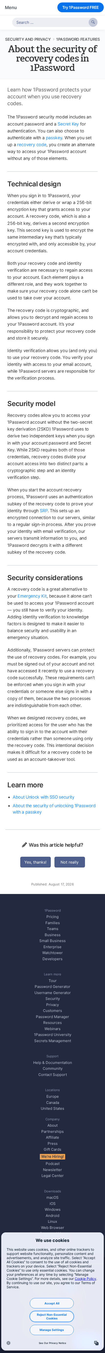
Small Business (52, 940)
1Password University (52, 1034)
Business (53, 934)
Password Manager (52, 1016)
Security (52, 998)
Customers (52, 1010)
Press (53, 1143)
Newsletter (52, 1169)
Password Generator (52, 986)
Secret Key (68, 124)
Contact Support (52, 1074)
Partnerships (52, 1131)
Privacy (52, 1004)
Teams (52, 928)
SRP (43, 510)
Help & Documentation (52, 1062)
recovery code (31, 144)
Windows (53, 1209)
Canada (52, 1102)
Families (52, 922)
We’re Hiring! (52, 1156)
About (52, 1125)
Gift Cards (52, 1149)
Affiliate (52, 1137)
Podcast (53, 1163)
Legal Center (53, 1175)
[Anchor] (66, 183)
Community (53, 1068)
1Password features (78, 39)
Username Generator (52, 992)
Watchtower (52, 952)
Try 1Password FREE (80, 7)
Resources (52, 1022)
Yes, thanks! (35, 862)
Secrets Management (52, 1040)
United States (52, 1108)
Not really (70, 862)
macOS (52, 1197)
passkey (54, 137)
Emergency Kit (32, 596)
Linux (52, 1221)
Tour (53, 980)
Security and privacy (28, 39)
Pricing (52, 916)
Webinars (52, 1028)
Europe (52, 1096)
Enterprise (52, 947)
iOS (53, 1203)
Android (52, 1215)
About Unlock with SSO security (43, 797)
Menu (11, 7)
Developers (52, 959)
